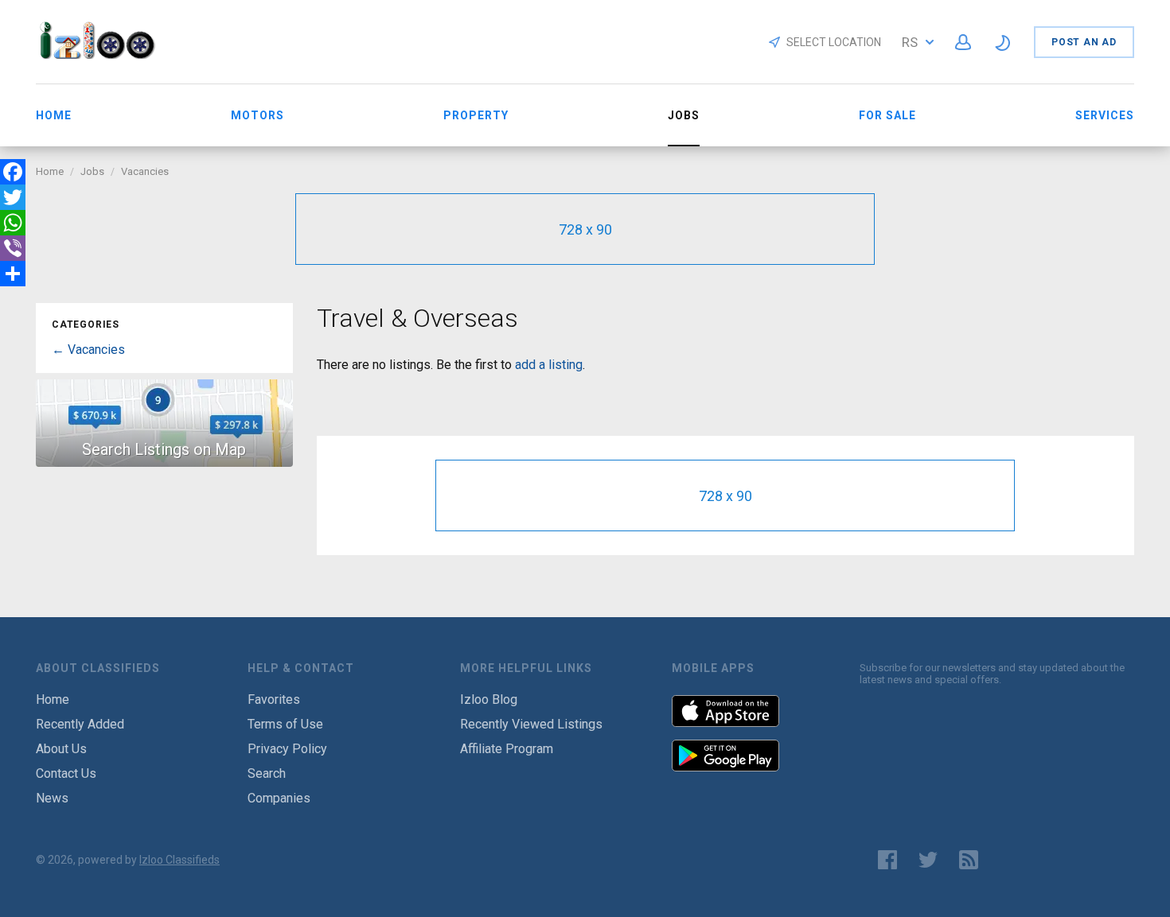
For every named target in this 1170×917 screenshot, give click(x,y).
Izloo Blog (488, 699)
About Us (61, 748)
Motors (257, 115)
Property (476, 115)
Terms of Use (285, 724)
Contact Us (66, 773)
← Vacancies (88, 349)
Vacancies (145, 171)
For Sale (887, 115)
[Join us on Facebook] (887, 859)
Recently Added (80, 724)
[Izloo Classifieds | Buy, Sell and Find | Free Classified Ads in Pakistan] (105, 54)
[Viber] (12, 248)
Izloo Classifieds (179, 859)
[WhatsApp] (12, 222)
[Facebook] (12, 172)
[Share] (12, 273)
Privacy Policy (287, 748)
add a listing (549, 364)
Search (267, 773)
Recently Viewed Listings (531, 724)
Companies (279, 798)
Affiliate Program (506, 748)
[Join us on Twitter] (928, 859)
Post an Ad (1084, 42)
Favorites (274, 699)
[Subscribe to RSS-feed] (972, 859)
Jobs (92, 171)
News (52, 798)
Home (54, 115)
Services (1104, 115)
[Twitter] (12, 197)
